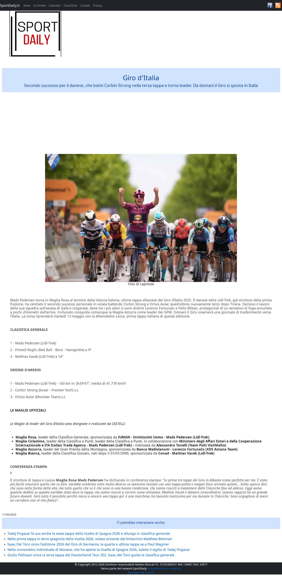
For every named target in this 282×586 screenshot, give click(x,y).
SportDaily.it (10, 5)
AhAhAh (176, 568)
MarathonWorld (158, 568)
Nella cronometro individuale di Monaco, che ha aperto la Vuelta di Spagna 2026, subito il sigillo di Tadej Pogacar (98, 549)
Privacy (97, 5)
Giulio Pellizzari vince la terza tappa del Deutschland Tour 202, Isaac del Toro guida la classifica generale (90, 555)
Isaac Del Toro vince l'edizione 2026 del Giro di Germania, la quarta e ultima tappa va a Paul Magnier (88, 544)
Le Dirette (39, 5)
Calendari (55, 5)
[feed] (278, 5)
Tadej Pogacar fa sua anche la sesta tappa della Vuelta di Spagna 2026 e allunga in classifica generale (88, 533)
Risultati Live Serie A (141, 572)
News (27, 5)
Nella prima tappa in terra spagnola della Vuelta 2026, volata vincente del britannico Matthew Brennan (89, 538)
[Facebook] (270, 5)
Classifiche (70, 5)
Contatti (85, 5)
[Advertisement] (176, 37)
